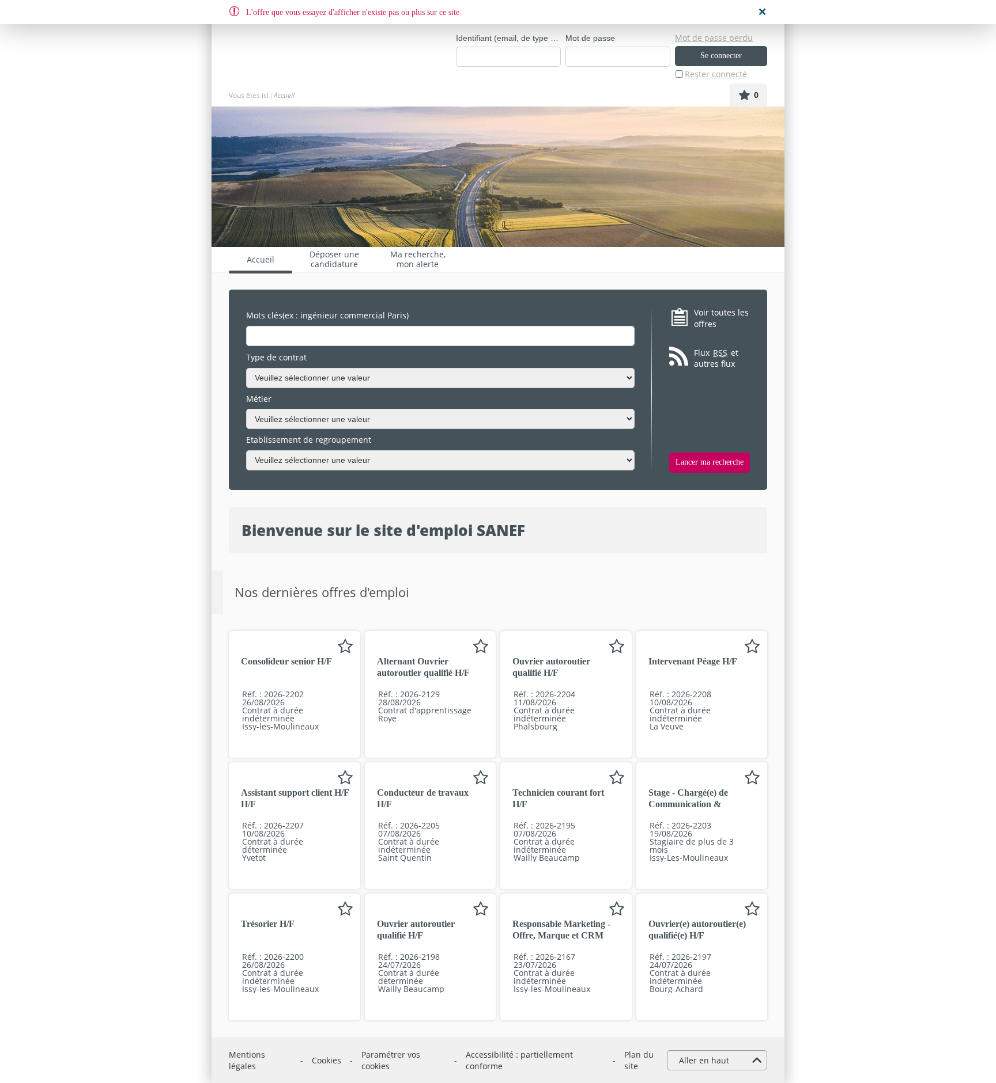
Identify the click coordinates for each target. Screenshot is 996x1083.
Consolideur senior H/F (286, 661)
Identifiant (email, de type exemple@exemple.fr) (508, 38)
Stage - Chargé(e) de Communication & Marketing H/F (688, 804)
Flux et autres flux (716, 358)
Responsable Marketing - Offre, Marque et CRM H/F (561, 935)
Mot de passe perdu (714, 37)
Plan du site (639, 1060)
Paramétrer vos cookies (390, 1060)
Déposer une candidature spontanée (334, 259)
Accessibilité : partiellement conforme (519, 1060)
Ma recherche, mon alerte (418, 259)
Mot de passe (590, 38)
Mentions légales (247, 1060)
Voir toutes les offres (721, 318)
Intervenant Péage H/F (692, 661)
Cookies (326, 1060)
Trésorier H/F (268, 924)
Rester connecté (716, 74)
